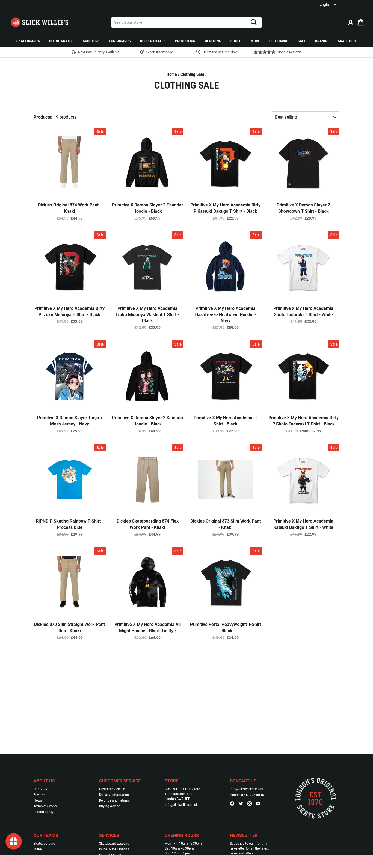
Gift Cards (278, 41)
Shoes (235, 41)
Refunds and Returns (114, 800)
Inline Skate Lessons (114, 849)
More (255, 41)
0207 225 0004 (252, 795)
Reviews (39, 795)
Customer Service (112, 789)
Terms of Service (46, 806)
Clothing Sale (192, 74)
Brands (321, 41)
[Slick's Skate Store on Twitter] (241, 803)
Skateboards (28, 41)
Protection (185, 41)
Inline (38, 849)
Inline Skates (61, 41)
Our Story (40, 789)
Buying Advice (109, 806)
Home (172, 74)
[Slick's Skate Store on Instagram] (249, 803)
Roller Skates (153, 41)
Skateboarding (44, 843)
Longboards (120, 41)
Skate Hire (347, 41)
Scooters (91, 41)
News (38, 800)
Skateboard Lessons (114, 843)
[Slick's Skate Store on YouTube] (258, 803)
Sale (302, 41)
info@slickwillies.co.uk (181, 805)
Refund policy (44, 812)
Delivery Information (114, 795)
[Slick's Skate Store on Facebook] (232, 803)
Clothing (213, 41)
